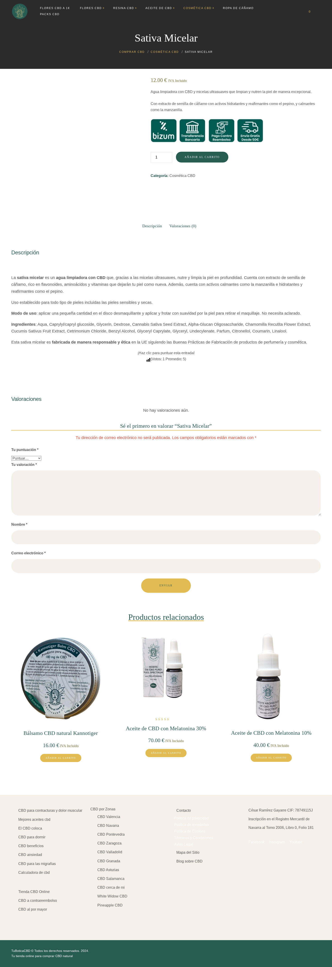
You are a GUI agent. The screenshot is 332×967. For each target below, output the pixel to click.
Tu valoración (24, 465)
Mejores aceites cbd (34, 819)
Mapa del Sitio (187, 852)
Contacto (183, 810)
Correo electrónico (28, 553)
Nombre (19, 524)
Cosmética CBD (182, 176)
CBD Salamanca (110, 879)
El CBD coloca (30, 828)
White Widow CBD (112, 896)
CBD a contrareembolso (37, 900)
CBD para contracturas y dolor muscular (50, 810)
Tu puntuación (24, 450)
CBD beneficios (31, 846)
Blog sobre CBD (189, 861)
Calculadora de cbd (34, 872)
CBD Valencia (108, 817)
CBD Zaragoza (109, 843)
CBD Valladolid (109, 852)
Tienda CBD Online (34, 892)
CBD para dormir (31, 837)
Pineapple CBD (110, 905)
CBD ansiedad (30, 855)
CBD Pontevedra (111, 834)
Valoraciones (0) (182, 226)
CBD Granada (108, 861)
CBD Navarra (108, 826)
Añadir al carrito (202, 157)
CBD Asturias (108, 870)
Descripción (152, 226)
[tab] (152, 224)
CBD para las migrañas (37, 864)
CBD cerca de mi (111, 887)
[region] (58, 931)
